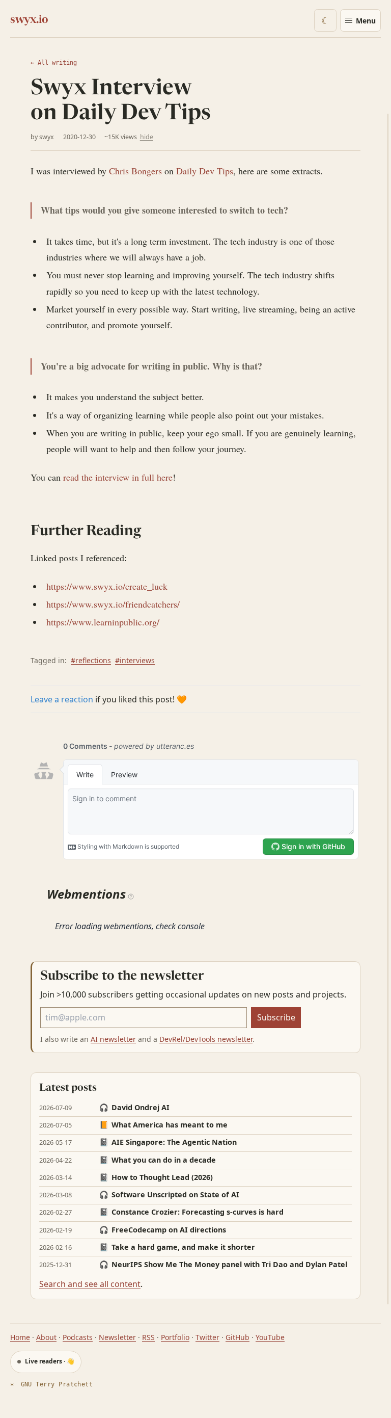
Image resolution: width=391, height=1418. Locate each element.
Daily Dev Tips (204, 171)
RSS (148, 1337)
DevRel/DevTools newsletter (206, 1039)
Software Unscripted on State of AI (169, 1194)
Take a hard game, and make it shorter (177, 1247)
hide (146, 137)
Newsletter (117, 1337)
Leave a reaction (62, 699)
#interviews (135, 660)
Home (20, 1337)
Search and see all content (90, 1284)
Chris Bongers (135, 171)
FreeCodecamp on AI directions (162, 1230)
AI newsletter (113, 1039)
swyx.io (29, 20)
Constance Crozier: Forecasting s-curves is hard (191, 1212)
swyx (46, 137)
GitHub (237, 1337)
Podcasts (78, 1337)
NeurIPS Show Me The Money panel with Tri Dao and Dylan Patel (223, 1264)
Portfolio (175, 1337)
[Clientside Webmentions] (131, 895)
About (46, 1337)
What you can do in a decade (157, 1160)
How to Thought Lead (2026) (156, 1177)
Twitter (207, 1337)
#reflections (91, 660)
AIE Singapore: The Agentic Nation (168, 1142)
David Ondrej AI (134, 1107)
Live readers (48, 1361)
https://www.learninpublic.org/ (102, 622)
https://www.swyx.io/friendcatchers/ (113, 604)
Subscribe (276, 1017)
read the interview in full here (118, 477)
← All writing (54, 62)
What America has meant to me (163, 1125)
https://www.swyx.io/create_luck (106, 586)
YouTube (270, 1337)
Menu (366, 20)
